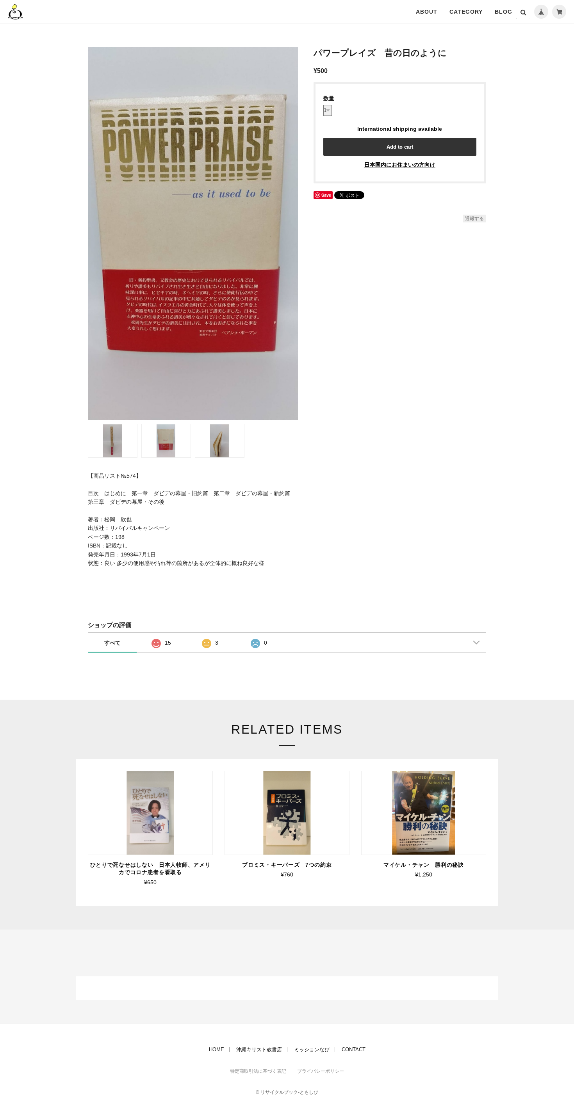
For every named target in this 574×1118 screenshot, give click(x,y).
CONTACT (353, 1049)
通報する (474, 218)
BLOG (503, 12)
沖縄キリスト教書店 (259, 1049)
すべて (112, 643)
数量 (328, 98)
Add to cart (400, 147)
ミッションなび (312, 1049)
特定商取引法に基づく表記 (258, 1071)
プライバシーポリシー (320, 1071)
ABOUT (427, 12)
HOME (216, 1049)
